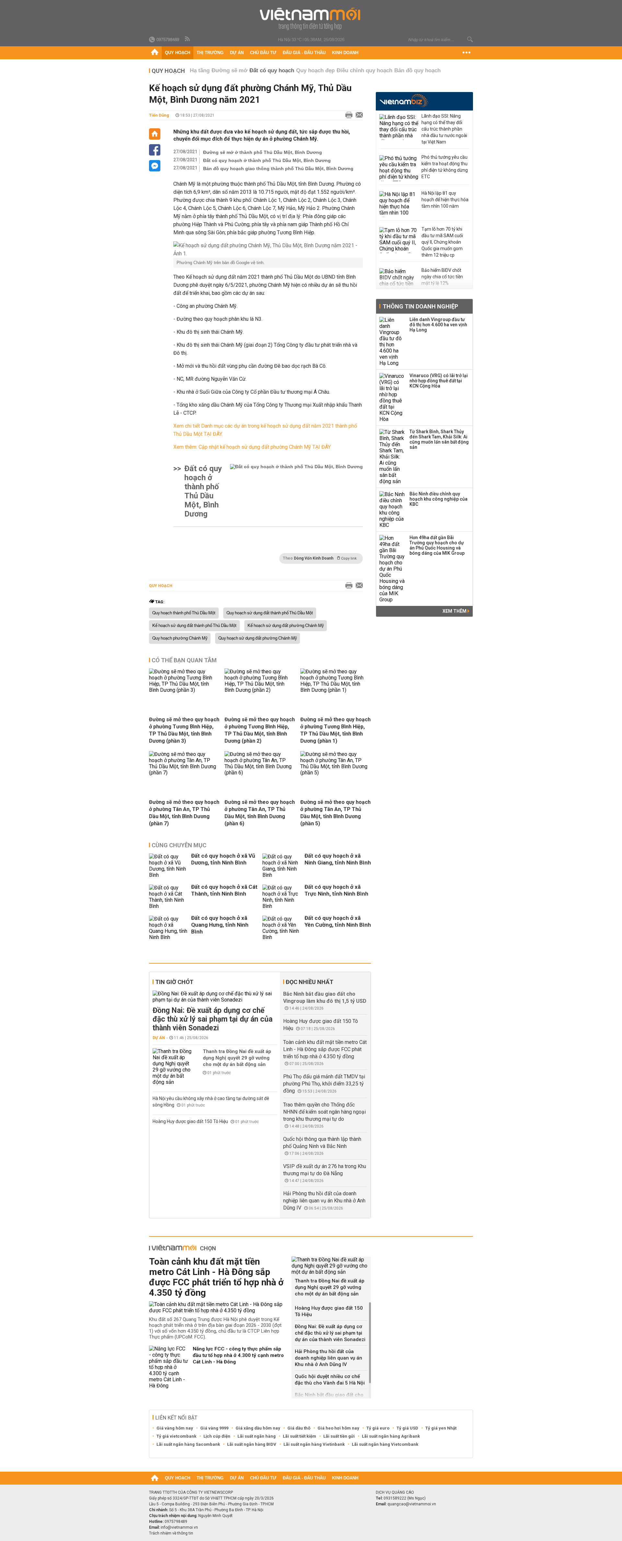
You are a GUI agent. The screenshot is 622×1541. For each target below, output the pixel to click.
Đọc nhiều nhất (309, 982)
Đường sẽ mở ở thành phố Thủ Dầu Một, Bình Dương (262, 152)
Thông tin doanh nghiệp (420, 306)
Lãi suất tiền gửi (339, 1436)
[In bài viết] (347, 115)
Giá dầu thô (298, 1428)
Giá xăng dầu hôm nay (258, 1428)
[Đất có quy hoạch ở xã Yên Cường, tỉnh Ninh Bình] (281, 928)
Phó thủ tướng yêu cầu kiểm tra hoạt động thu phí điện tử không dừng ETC (444, 167)
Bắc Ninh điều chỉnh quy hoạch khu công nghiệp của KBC (438, 499)
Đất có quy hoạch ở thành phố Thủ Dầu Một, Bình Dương (267, 160)
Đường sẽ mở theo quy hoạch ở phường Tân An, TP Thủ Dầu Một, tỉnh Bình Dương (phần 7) (184, 813)
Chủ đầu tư (263, 52)
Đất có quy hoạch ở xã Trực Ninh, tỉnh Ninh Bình (336, 890)
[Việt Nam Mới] (311, 19)
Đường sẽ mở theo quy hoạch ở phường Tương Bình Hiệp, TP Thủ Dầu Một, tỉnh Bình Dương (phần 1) (335, 730)
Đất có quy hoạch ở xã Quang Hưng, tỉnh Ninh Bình (219, 925)
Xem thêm (455, 611)
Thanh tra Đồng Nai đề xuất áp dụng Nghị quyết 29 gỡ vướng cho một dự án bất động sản (237, 1058)
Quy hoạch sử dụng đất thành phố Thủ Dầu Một (269, 613)
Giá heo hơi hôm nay (338, 1428)
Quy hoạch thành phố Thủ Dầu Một (183, 613)
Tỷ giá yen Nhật (440, 1428)
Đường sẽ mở (230, 70)
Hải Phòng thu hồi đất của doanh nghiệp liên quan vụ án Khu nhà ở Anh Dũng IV (324, 1200)
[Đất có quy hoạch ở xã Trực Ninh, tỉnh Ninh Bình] (281, 897)
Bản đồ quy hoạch (417, 70)
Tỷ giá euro (377, 1428)
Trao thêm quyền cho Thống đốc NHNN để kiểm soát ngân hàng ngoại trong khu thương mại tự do (324, 1112)
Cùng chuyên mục (179, 845)
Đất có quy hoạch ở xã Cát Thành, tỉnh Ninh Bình (224, 890)
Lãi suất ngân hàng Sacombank (188, 1444)
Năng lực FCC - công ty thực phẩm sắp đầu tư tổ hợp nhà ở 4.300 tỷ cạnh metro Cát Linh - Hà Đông (238, 1355)
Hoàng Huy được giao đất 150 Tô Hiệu (191, 1121)
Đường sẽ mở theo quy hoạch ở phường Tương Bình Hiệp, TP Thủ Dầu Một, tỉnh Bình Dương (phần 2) (260, 730)
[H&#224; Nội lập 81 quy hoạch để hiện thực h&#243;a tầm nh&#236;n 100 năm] (398, 204)
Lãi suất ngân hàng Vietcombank (385, 1444)
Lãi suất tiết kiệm (299, 1436)
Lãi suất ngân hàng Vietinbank (314, 1444)
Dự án (237, 52)
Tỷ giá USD (407, 1428)
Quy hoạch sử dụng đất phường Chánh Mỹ (257, 638)
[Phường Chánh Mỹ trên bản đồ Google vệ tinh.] (268, 249)
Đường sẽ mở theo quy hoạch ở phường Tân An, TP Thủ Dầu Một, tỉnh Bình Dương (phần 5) (335, 813)
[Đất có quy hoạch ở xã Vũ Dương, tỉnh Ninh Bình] (168, 865)
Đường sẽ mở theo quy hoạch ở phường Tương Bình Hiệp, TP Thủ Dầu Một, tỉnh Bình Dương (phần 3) (184, 730)
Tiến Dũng (159, 115)
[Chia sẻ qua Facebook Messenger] (154, 165)
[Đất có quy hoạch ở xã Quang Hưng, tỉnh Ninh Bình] (168, 928)
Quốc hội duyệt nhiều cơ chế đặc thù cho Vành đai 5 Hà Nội (330, 1379)
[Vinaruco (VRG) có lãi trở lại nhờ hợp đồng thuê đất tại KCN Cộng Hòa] (392, 397)
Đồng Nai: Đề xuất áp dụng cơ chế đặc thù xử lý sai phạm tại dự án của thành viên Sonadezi (212, 1019)
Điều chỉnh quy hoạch (364, 70)
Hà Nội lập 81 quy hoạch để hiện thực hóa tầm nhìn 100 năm (444, 200)
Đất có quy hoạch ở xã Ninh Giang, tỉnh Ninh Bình (338, 859)
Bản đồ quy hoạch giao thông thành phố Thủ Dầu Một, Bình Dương (278, 168)
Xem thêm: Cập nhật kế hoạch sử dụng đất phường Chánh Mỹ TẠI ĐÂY (252, 447)
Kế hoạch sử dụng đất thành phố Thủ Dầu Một (194, 626)
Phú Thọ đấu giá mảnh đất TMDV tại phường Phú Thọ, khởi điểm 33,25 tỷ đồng (324, 1083)
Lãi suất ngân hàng (256, 1436)
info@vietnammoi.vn (179, 1527)
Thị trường (210, 52)
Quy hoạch (177, 52)
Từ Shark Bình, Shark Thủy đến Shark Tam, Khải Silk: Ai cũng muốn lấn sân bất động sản (439, 439)
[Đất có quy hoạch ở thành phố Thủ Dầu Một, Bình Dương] (296, 491)
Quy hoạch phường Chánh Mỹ (179, 638)
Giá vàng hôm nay (174, 1428)
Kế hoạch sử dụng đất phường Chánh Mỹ (286, 626)
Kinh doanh (345, 52)
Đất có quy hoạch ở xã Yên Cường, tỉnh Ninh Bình (338, 921)
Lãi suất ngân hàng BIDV (251, 1444)
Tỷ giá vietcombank (176, 1436)
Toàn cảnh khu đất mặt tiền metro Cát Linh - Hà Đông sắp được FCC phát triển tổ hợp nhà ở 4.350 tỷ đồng (325, 1049)
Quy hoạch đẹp (315, 70)
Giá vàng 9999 (214, 1428)
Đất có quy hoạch (271, 70)
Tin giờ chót (174, 982)
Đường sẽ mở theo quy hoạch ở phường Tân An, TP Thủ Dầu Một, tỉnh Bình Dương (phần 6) (260, 813)
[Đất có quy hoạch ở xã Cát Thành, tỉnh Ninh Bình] (168, 897)
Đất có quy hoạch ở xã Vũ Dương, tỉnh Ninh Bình (223, 859)
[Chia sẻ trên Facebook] (154, 150)
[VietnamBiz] (404, 101)
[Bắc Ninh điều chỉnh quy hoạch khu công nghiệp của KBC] (392, 509)
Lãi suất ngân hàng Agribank (391, 1436)
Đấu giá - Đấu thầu (304, 52)
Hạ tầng (200, 70)
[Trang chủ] (155, 52)
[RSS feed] (188, 39)
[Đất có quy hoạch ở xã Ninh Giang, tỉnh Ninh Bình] (281, 865)
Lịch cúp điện (216, 1436)
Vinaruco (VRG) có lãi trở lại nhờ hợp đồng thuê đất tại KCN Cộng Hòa (438, 380)
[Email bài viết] (357, 115)
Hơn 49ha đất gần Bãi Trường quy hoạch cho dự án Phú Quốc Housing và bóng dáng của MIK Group (437, 545)
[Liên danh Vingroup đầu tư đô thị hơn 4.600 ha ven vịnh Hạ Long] (392, 341)
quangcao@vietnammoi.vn (411, 1504)
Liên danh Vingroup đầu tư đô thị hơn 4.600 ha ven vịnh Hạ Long (438, 324)
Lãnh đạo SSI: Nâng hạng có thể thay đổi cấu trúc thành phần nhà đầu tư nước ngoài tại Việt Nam (444, 129)
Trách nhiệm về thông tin (171, 1533)
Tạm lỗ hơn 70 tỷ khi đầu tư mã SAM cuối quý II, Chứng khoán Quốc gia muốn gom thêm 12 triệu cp (442, 242)
